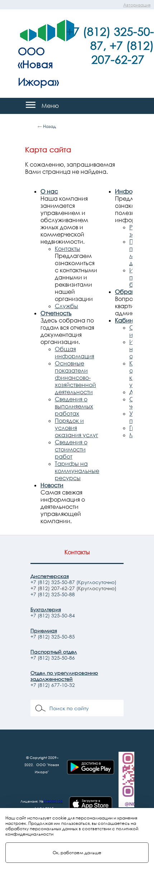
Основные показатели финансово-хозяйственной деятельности (75, 378)
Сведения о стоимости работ (71, 449)
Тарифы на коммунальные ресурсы (77, 471)
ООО (31, 50)
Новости (51, 485)
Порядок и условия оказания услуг (76, 428)
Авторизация (136, 5)
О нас (49, 191)
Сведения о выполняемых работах (74, 406)
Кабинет (127, 320)
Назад (49, 126)
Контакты (67, 248)
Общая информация (74, 352)
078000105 (53, 801)
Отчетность (56, 313)
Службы (66, 306)
